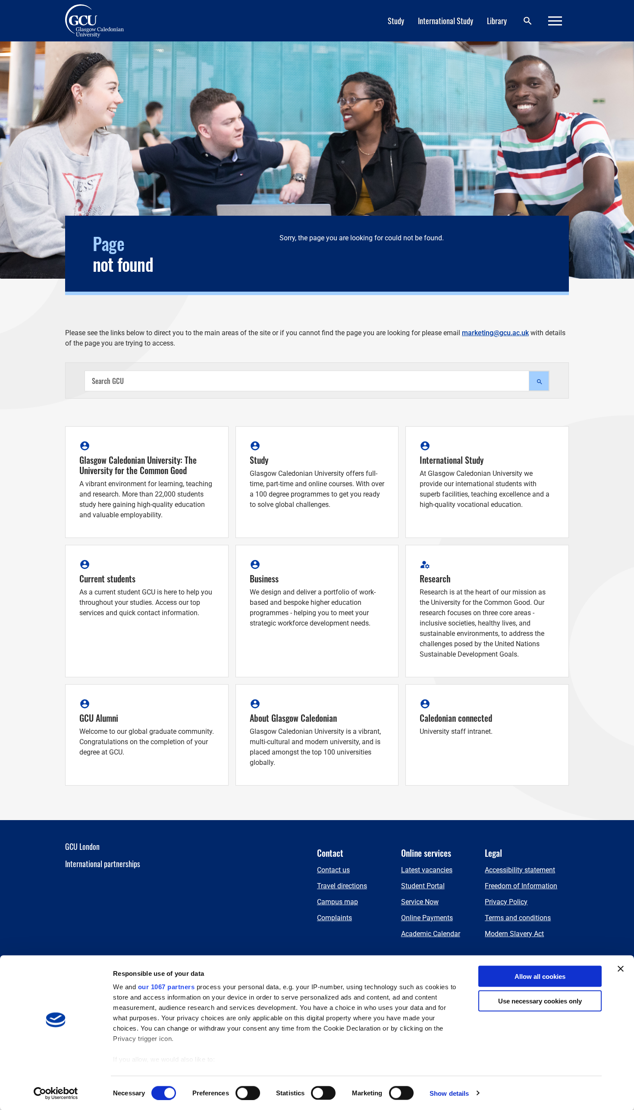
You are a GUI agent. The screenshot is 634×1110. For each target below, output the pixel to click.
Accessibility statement (520, 870)
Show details (449, 1093)
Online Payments (427, 918)
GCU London (82, 846)
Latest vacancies (426, 870)
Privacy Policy (506, 902)
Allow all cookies (540, 976)
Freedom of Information (521, 886)
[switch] (247, 1093)
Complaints (334, 918)
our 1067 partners (166, 987)
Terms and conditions (518, 918)
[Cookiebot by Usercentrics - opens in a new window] (56, 1093)
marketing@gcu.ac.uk (495, 333)
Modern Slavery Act (514, 934)
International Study (445, 20)
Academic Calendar (430, 934)
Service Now (420, 902)
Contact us (333, 870)
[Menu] (555, 20)
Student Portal (423, 886)
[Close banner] (621, 969)
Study (396, 20)
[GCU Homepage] (99, 20)
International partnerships (102, 863)
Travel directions (342, 886)
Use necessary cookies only (540, 1000)
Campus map (337, 902)
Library (497, 20)
